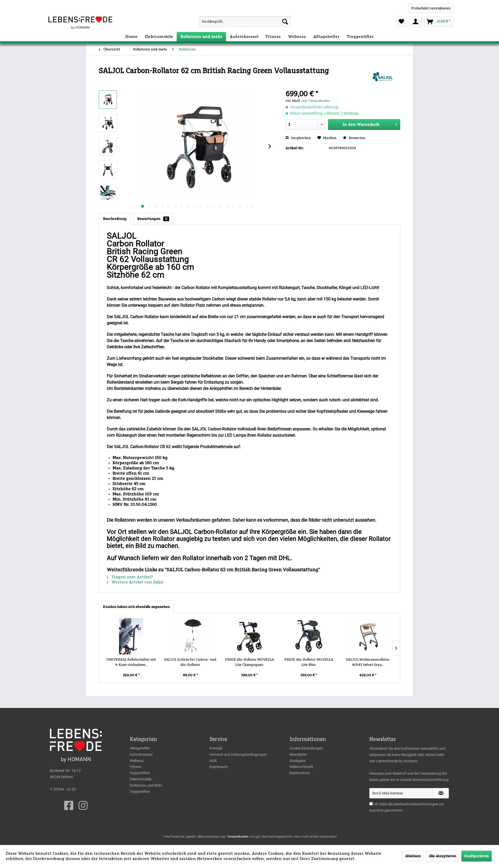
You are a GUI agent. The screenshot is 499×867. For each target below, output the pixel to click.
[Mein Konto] (415, 21)
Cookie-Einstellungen (306, 748)
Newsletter (298, 754)
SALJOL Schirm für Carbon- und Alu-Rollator (190, 662)
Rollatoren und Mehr (146, 785)
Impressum (218, 767)
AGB (213, 761)
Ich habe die (383, 804)
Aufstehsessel (141, 754)
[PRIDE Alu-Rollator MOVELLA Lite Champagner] (249, 636)
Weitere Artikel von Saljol (136, 582)
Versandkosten (237, 836)
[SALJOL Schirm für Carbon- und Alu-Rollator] (190, 636)
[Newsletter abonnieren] (441, 793)
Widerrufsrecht (301, 767)
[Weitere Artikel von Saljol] (382, 76)
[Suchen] (285, 21)
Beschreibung (115, 219)
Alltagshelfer (140, 748)
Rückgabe (298, 761)
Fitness (135, 767)
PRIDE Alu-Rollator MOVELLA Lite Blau (308, 662)
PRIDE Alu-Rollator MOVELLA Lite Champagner (249, 662)
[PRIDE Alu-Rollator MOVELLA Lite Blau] (309, 636)
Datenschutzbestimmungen (415, 804)
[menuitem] (233, 21)
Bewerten (356, 138)
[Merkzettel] (401, 21)
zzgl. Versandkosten (315, 101)
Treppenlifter (140, 773)
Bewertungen (152, 219)
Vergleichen (300, 138)
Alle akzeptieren (442, 856)
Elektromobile (141, 779)
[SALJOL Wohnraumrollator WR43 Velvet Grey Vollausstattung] (368, 636)
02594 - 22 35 (65, 789)
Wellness (137, 761)
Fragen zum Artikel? (131, 577)
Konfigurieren (476, 856)
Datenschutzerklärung (431, 780)
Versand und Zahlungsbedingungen (238, 754)
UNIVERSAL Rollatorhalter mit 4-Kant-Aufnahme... (131, 662)
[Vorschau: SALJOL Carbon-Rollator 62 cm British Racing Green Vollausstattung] (108, 99)
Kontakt (215, 748)
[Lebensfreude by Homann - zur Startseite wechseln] (80, 22)
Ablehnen (413, 856)
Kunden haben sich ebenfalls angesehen (136, 607)
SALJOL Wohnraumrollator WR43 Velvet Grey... (368, 662)
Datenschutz (300, 773)
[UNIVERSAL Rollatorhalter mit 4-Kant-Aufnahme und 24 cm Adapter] (131, 636)
